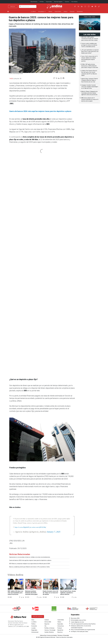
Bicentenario (34, 1)
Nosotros (60, 632)
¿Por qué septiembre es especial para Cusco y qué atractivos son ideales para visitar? (89, 51)
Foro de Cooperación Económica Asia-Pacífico (83, 624)
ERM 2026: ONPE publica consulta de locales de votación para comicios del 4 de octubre (89, 38)
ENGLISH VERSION (38, 616)
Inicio (32, 620)
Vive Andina (74, 1)
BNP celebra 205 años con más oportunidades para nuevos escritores (15, 592)
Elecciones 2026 (75, 618)
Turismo (67, 1)
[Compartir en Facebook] (20, 597)
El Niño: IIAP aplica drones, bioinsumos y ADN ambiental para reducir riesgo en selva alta (89, 66)
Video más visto (89, 17)
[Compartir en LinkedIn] (23, 597)
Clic (45, 626)
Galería (50, 11)
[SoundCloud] (92, 6)
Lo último (33, 11)
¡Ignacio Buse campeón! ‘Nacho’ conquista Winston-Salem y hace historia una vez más (89, 80)
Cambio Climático (49, 632)
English (12, 6)
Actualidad (42, 11)
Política (33, 624)
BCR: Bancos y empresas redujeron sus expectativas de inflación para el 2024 (29, 563)
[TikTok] (98, 6)
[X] (78, 6)
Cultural (47, 620)
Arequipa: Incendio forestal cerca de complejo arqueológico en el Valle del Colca (89, 86)
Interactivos (60, 626)
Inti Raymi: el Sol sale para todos (79, 631)
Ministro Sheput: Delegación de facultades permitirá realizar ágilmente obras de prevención (89, 93)
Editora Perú (43, 635)
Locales (33, 628)
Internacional (34, 632)
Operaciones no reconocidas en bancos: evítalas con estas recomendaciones (29, 557)
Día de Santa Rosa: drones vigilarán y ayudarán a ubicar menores (68, 592)
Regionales (34, 630)
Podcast (72, 11)
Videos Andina (15, 574)
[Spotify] (95, 6)
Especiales (49, 1)
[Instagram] (88, 6)
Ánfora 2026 (48, 622)
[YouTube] (85, 6)
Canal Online (58, 11)
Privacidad (66, 635)
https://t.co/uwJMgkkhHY (22, 527)
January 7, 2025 (53, 532)
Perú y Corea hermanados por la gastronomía (83, 629)
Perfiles (42, 1)
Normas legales (58, 1)
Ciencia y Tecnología (50, 630)
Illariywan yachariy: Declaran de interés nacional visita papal (31, 592)
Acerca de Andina (52, 635)
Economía (34, 626)
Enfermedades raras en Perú (78, 620)
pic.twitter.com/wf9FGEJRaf (38, 527)
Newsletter (80, 11)
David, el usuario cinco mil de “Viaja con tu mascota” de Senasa (50, 592)
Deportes (47, 624)
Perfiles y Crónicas (49, 628)
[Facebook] (75, 6)
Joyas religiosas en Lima (77, 622)
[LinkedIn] (81, 6)
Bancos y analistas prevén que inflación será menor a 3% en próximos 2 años (29, 567)
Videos (65, 11)
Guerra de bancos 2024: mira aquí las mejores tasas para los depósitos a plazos (30, 560)
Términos (60, 635)
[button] (8, 587)
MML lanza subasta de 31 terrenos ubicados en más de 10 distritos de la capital (89, 99)
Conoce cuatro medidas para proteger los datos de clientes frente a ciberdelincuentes (89, 45)
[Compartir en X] (22, 597)
